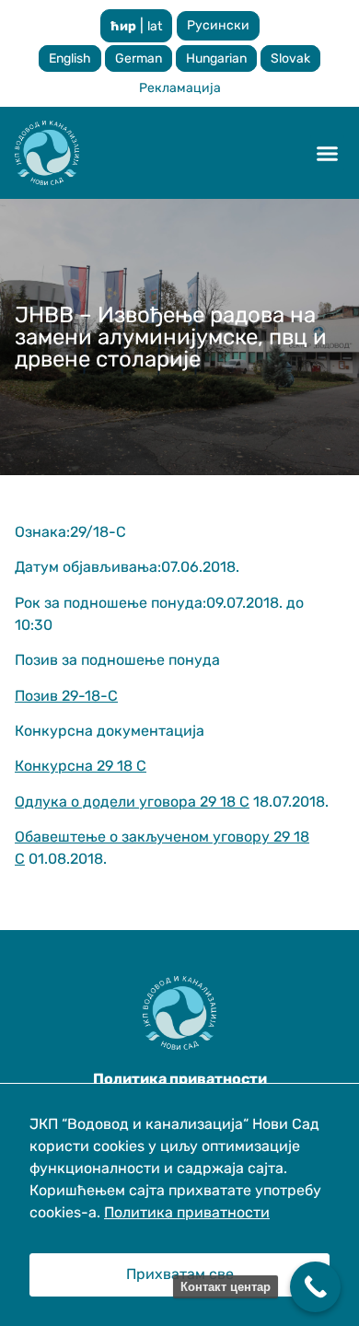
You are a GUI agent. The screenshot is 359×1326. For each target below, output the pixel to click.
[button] (327, 152)
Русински (218, 25)
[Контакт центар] (315, 1287)
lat (154, 26)
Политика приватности (187, 1212)
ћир (123, 26)
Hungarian (216, 58)
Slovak (290, 58)
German (138, 58)
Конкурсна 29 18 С (80, 765)
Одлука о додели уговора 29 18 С (132, 801)
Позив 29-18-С (66, 695)
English (70, 58)
